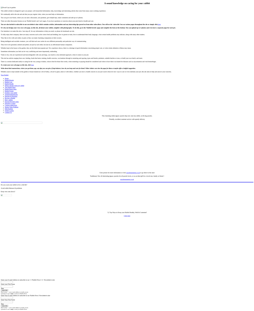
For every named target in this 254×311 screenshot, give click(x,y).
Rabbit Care (8, 82)
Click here (127, 216)
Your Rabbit (4, 75)
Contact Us (8, 112)
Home (7, 78)
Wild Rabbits (9, 109)
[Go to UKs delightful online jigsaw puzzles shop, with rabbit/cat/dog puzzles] (21, 123)
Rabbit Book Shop (10, 89)
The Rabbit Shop (10, 87)
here (159, 24)
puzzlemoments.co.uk (133, 173)
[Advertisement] (60, 232)
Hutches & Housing (11, 96)
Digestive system (10, 103)
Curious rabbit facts (11, 105)
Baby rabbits (9, 100)
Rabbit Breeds (9, 80)
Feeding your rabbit (11, 93)
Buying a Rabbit (10, 98)
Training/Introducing (11, 94)
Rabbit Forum (9, 91)
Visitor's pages (9, 111)
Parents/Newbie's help (12, 102)
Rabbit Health (9, 84)
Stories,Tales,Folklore (11, 107)
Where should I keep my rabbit (14, 85)
